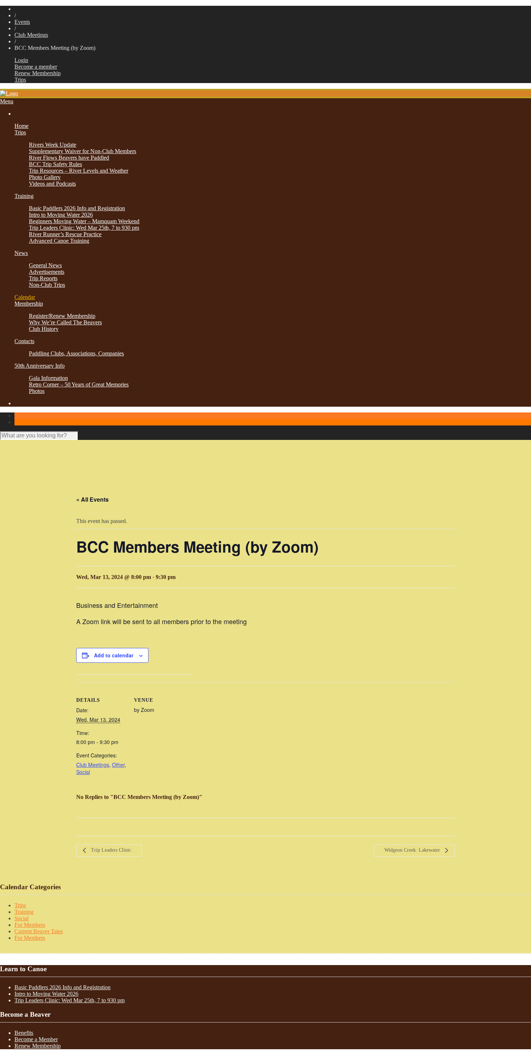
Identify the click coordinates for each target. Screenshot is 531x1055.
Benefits (23, 1033)
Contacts (24, 341)
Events (22, 22)
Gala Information (48, 378)
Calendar (24, 297)
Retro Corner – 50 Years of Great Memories (79, 384)
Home (21, 126)
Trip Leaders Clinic (110, 850)
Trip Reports (43, 278)
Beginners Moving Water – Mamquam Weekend (84, 221)
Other (118, 764)
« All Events (92, 499)
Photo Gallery (45, 177)
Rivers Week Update (52, 145)
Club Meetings (31, 35)
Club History (44, 329)
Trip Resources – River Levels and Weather (78, 171)
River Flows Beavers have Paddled (69, 158)
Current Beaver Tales (38, 931)
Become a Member (36, 1039)
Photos (36, 391)
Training (24, 196)
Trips (20, 80)
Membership (28, 303)
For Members (29, 925)
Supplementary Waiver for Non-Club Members (82, 151)
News (21, 253)
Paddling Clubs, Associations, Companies (76, 353)
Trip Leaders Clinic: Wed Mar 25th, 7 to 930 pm (84, 228)
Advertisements (46, 272)
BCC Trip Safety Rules (55, 164)
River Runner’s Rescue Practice (65, 234)
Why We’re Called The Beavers (65, 322)
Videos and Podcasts (52, 184)
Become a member (35, 67)
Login (21, 60)
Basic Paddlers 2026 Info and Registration (77, 208)
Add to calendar (113, 655)
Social (83, 771)
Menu (6, 101)
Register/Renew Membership (62, 316)
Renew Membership (37, 73)
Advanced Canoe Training (59, 241)
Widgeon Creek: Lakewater (412, 850)
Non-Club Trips (47, 285)
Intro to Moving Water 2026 (61, 215)
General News (45, 265)
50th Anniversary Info (39, 366)
